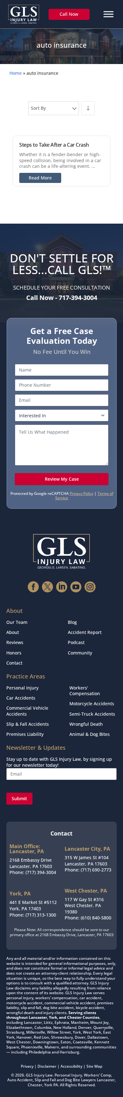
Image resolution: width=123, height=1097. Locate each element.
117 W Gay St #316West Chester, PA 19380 (84, 905)
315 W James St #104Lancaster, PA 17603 (86, 860)
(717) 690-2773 (96, 870)
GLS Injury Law (39, 1075)
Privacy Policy (81, 493)
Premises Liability (25, 734)
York (48, 1085)
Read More (40, 178)
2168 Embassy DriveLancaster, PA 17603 (30, 863)
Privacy (27, 1066)
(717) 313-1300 (41, 915)
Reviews (14, 642)
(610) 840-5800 (96, 918)
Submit (19, 798)
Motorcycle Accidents (91, 704)
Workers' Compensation (84, 690)
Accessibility (71, 1066)
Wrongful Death (86, 724)
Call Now (69, 14)
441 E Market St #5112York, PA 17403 (33, 905)
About (12, 632)
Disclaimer (47, 1066)
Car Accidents (20, 698)
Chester (35, 1085)
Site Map (94, 1066)
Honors (13, 653)
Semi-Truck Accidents (92, 714)
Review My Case (62, 479)
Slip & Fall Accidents (27, 724)
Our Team (16, 622)
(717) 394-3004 (41, 872)
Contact (14, 663)
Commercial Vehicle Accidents (27, 711)
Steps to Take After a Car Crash (54, 144)
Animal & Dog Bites (89, 734)
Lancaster (106, 1079)
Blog (72, 622)
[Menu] (108, 14)
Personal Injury (22, 688)
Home (15, 73)
